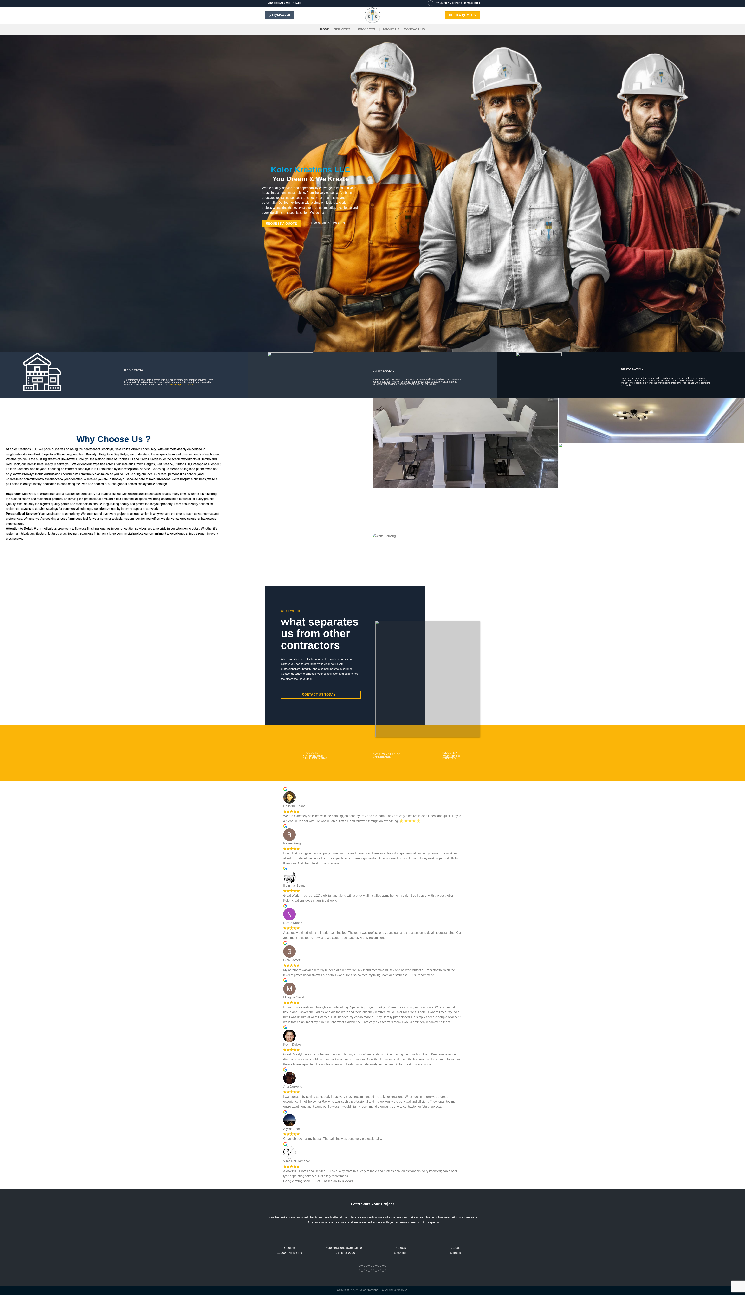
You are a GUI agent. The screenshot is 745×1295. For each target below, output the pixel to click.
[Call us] (430, 3)
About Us (391, 29)
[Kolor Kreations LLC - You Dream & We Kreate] (372, 15)
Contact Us (414, 29)
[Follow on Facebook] (362, 1268)
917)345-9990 (345, 1252)
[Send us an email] (376, 1268)
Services (342, 29)
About (455, 1247)
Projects (366, 29)
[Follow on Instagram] (369, 1268)
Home (324, 29)
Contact (455, 1252)
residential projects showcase (183, 384)
